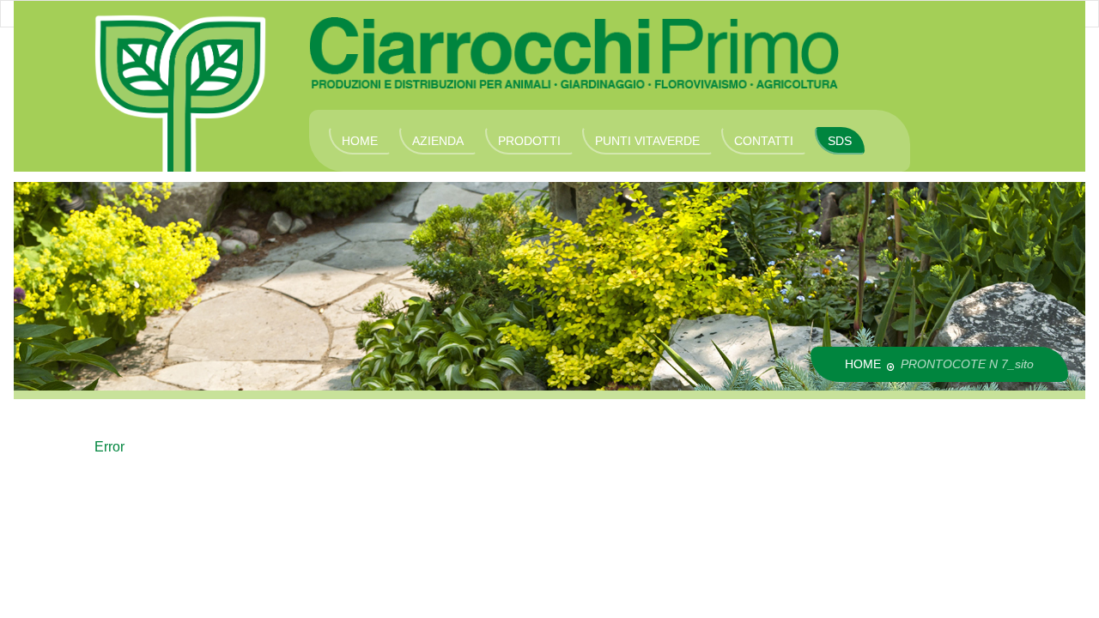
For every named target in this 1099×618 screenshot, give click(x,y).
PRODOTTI (529, 141)
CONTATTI (763, 141)
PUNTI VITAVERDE (647, 141)
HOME (360, 141)
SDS (840, 141)
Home (863, 364)
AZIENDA (438, 141)
